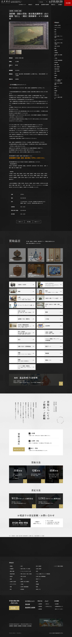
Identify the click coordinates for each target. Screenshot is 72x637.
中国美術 (11, 568)
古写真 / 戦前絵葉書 (24, 586)
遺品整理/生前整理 (30, 607)
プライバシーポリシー (12, 633)
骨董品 (11, 566)
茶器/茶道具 (12, 573)
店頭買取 (40, 609)
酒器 (11, 586)
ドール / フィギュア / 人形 (26, 571)
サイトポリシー (19, 633)
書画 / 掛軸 (12, 571)
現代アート (38, 579)
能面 (21, 579)
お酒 (21, 566)
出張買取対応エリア (59, 606)
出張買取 (40, 604)
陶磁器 (37, 584)
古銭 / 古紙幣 (38, 568)
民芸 (37, 571)
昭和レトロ (38, 589)
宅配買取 (40, 606)
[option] (28, 35)
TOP (9, 535)
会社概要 (57, 604)
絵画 (11, 579)
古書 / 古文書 (23, 576)
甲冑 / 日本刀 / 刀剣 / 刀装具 (26, 573)
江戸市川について (30, 601)
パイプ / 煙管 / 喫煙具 (58, 566)
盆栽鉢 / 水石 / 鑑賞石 (25, 581)
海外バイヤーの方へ (59, 609)
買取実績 (13, 535)
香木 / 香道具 (38, 566)
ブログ (46, 601)
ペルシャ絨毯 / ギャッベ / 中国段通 (43, 573)
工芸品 (22, 584)
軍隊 (37, 581)
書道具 (11, 576)
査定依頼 (13, 608)
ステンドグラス (13, 584)
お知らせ (47, 604)
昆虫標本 (22, 589)
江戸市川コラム (49, 606)
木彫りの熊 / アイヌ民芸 (25, 568)
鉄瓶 (37, 586)
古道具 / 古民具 (13, 581)
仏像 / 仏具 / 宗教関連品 (41, 576)
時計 (11, 589)
